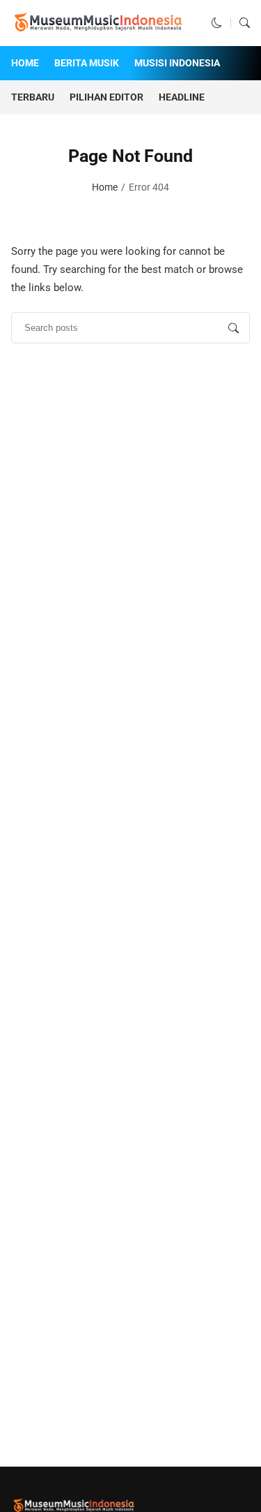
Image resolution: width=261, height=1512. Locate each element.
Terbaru (32, 97)
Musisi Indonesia (177, 62)
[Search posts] (233, 327)
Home (25, 62)
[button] (217, 23)
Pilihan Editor (106, 97)
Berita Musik (86, 62)
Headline (182, 97)
